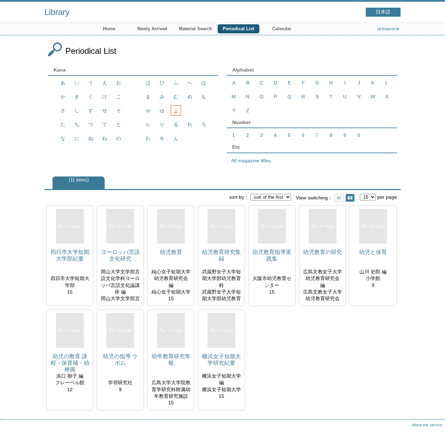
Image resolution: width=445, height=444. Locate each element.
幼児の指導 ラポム (120, 359)
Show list (338, 198)
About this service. (427, 425)
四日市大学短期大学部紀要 (69, 255)
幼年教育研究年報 (171, 359)
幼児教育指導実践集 (271, 255)
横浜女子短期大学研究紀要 (221, 359)
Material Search (195, 28)
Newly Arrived (152, 28)
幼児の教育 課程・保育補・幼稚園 (69, 362)
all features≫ (388, 29)
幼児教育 (171, 252)
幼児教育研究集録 (221, 255)
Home (109, 28)
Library (57, 12)
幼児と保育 (373, 252)
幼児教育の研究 (322, 252)
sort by (236, 197)
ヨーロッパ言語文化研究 (120, 255)
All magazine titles (251, 160)
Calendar (281, 28)
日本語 (383, 12)
